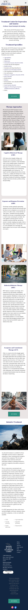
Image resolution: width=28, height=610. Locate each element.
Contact (18, 552)
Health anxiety (8, 66)
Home (18, 542)
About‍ (18, 543)
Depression (7, 61)
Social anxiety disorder (10, 85)
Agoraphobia (7, 57)
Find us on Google (7, 562)
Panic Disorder (8, 76)
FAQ (18, 548)
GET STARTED (14, 96)
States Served (20, 547)
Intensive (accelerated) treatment (12, 69)
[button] (25, 3)
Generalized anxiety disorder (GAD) (13, 62)
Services (19, 545)
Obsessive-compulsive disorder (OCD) (14, 75)
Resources (19, 550)
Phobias (6, 80)
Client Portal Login (8, 572)
